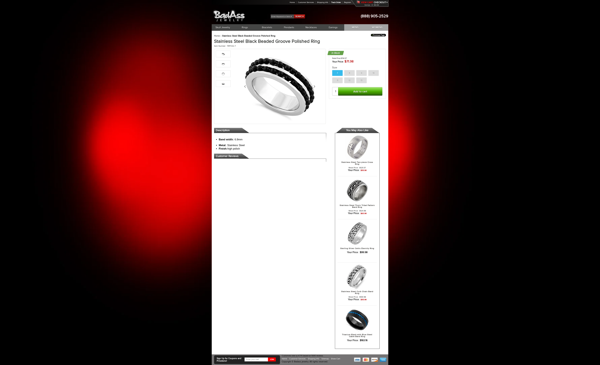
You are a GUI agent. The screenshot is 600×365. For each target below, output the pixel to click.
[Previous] (245, 86)
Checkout (380, 2)
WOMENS (377, 27)
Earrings (333, 27)
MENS (355, 27)
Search (299, 16)
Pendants (289, 27)
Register (347, 2)
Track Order (336, 2)
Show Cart (335, 359)
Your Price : (354, 170)
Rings (245, 27)
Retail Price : (354, 168)
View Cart (367, 2)
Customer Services (306, 2)
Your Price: (338, 61)
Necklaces (311, 27)
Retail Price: (336, 58)
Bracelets (267, 27)
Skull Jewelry (222, 27)
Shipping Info (322, 2)
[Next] (314, 86)
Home (292, 2)
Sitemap (325, 359)
